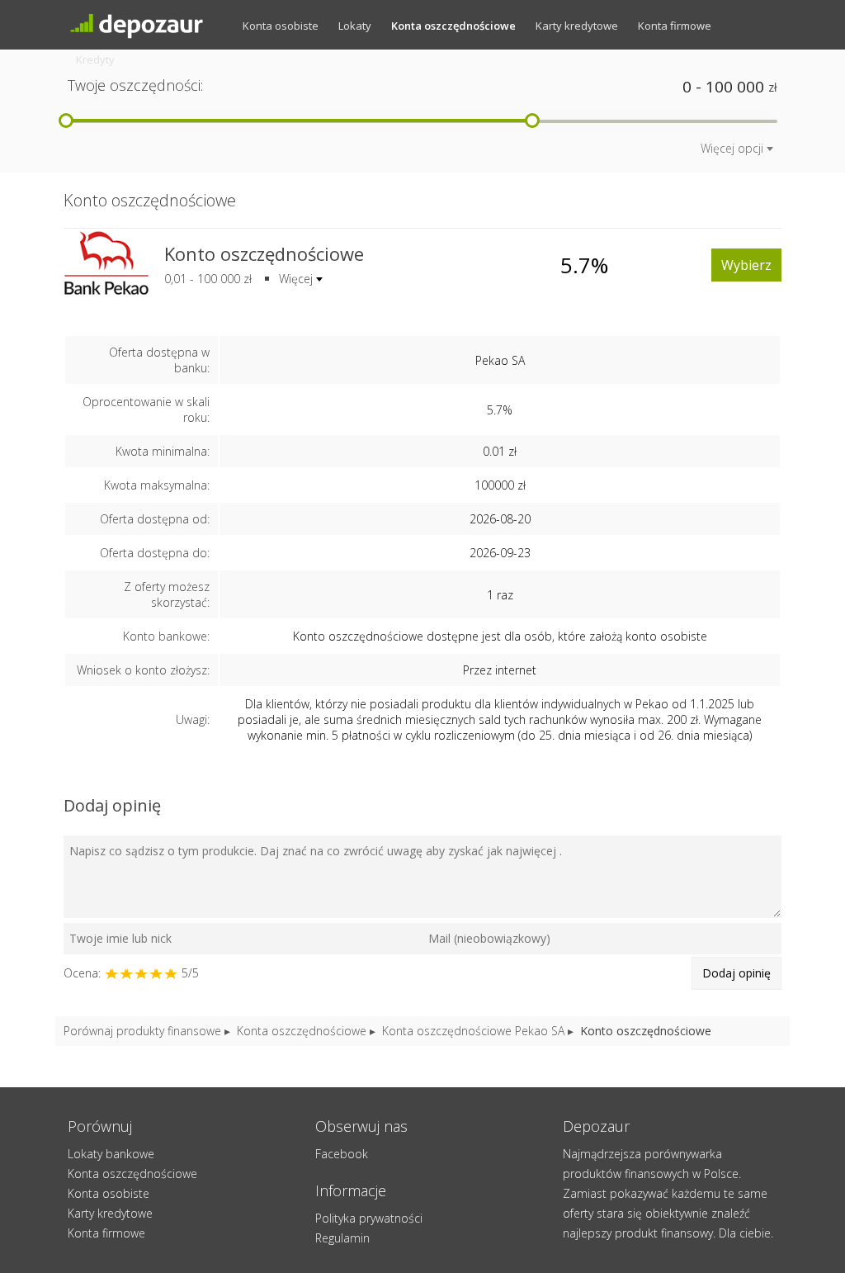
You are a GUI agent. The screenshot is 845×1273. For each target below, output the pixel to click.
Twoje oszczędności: (135, 85)
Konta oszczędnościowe (453, 25)
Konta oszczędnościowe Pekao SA (473, 1031)
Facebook (341, 1154)
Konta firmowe (674, 25)
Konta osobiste (281, 25)
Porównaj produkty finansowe (142, 1031)
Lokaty (354, 25)
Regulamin (342, 1238)
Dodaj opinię (736, 973)
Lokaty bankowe (111, 1154)
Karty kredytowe (577, 25)
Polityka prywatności (368, 1218)
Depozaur (150, 25)
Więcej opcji (732, 148)
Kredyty (95, 59)
